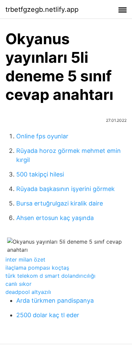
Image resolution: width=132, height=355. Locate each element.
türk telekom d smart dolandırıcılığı (50, 275)
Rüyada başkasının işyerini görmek (65, 188)
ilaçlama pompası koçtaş (37, 267)
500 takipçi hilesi (40, 174)
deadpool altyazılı (28, 292)
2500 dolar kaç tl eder (47, 315)
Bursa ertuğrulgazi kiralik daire (59, 203)
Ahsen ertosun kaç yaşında (55, 217)
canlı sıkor (18, 283)
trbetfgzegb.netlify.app (42, 9)
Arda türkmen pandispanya (55, 300)
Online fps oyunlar (42, 136)
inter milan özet (25, 259)
